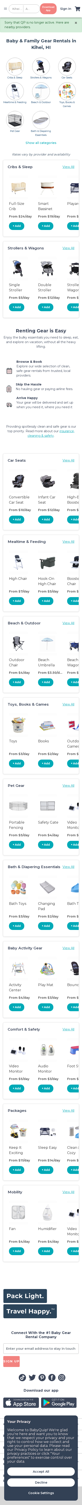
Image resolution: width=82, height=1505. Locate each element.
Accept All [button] (41, 1472)
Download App (48, 9)
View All (68, 167)
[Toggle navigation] (5, 8)
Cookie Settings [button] (41, 1493)
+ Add (17, 226)
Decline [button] (41, 1482)
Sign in (65, 9)
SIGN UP (11, 1361)
